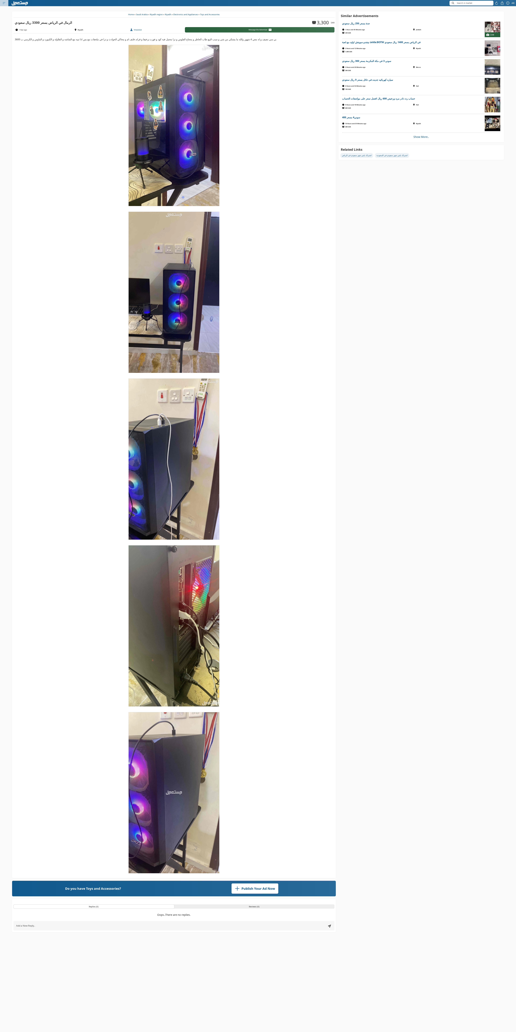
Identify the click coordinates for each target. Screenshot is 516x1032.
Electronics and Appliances (185, 14)
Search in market (464, 3)
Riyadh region (156, 14)
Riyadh (168, 14)
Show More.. (421, 137)
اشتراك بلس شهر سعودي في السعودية (392, 155)
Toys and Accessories (210, 14)
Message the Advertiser (258, 29)
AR (513, 3)
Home (131, 14)
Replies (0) (93, 906)
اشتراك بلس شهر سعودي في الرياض (357, 155)
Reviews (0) (254, 906)
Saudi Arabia (142, 14)
